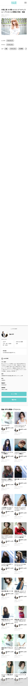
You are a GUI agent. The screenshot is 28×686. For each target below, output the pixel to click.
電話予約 (14, 400)
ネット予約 (14, 394)
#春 (6, 48)
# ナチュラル (10, 44)
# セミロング (10, 40)
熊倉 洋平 (11, 335)
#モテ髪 (21, 48)
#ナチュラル (13, 48)
